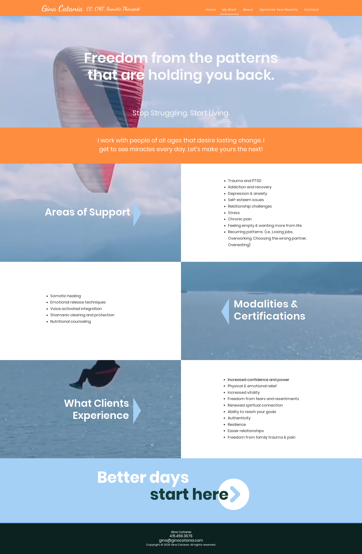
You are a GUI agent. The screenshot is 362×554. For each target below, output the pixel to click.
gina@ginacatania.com (181, 540)
